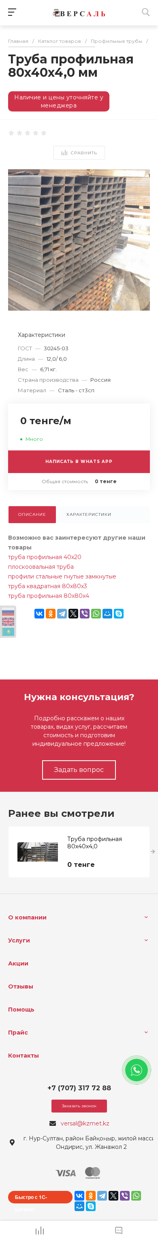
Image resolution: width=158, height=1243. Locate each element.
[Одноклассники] (51, 613)
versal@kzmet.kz (85, 1123)
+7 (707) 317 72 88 (79, 1088)
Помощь (21, 1009)
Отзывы (20, 986)
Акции (18, 963)
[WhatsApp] (96, 613)
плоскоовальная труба (41, 566)
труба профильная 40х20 (44, 557)
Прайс (18, 1032)
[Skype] (119, 613)
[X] (73, 613)
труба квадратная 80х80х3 (47, 586)
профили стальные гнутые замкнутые (62, 576)
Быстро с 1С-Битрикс (31, 1198)
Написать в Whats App (79, 461)
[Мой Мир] (107, 613)
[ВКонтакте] (39, 613)
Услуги (19, 940)
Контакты (23, 1055)
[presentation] (153, 852)
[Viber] (85, 613)
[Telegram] (62, 613)
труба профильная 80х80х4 (48, 595)
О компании (27, 917)
